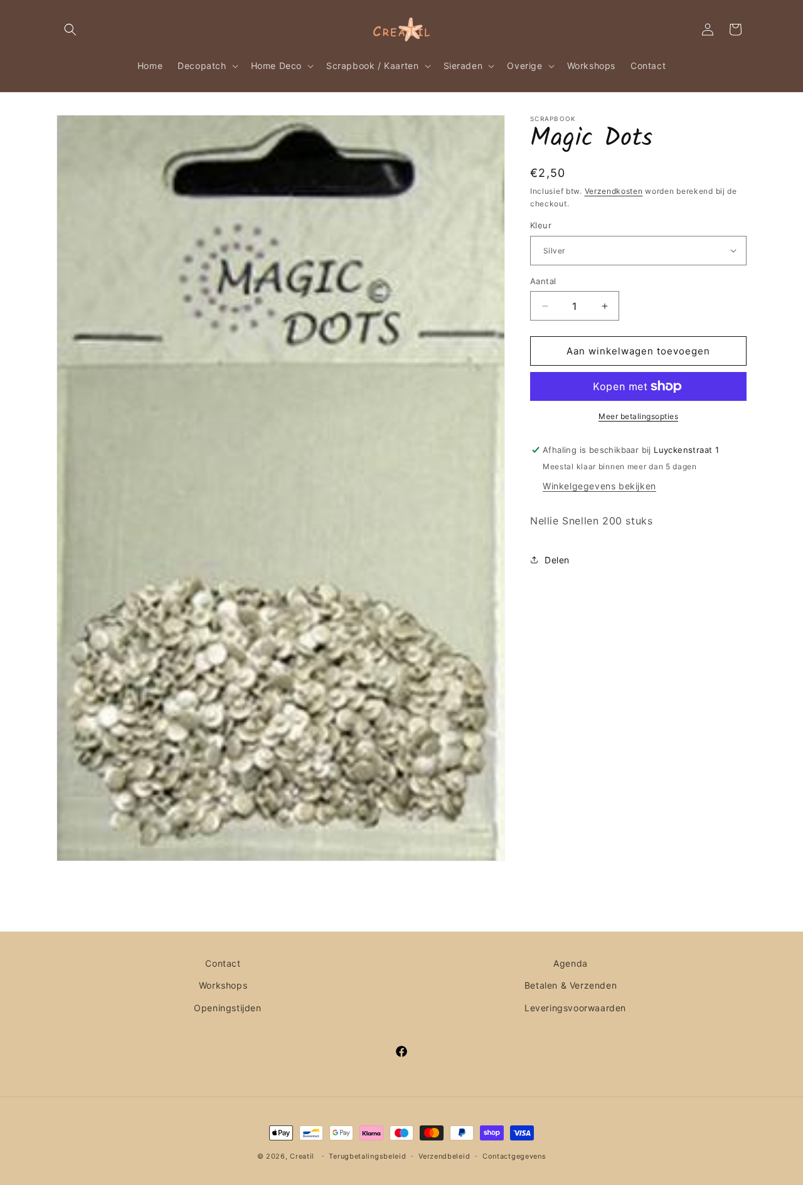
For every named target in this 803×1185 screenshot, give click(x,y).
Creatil (302, 1156)
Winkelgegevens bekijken (599, 486)
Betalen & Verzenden (570, 985)
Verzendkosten (614, 191)
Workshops (223, 985)
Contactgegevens (514, 1155)
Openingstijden (227, 1007)
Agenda (570, 963)
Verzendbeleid (444, 1155)
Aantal (543, 281)
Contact (222, 963)
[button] (70, 29)
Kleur (540, 225)
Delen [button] (557, 560)
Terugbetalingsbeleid (367, 1155)
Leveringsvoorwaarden (575, 1007)
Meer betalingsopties (638, 416)
